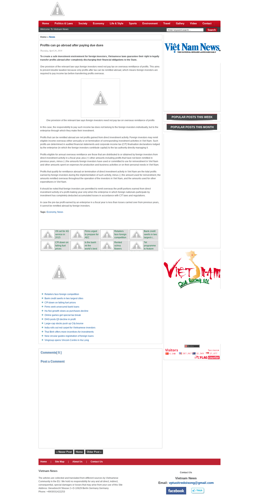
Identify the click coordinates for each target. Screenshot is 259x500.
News (52, 37)
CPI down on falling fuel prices (60, 302)
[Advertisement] (151, 8)
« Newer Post (64, 451)
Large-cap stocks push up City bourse (64, 323)
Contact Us (97, 461)
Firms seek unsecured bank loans (62, 306)
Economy (51, 212)
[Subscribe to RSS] (128, 221)
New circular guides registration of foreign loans (69, 336)
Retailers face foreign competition (62, 294)
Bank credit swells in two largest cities (64, 298)
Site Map (59, 461)
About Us (77, 461)
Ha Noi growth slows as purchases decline (66, 311)
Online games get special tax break (63, 315)
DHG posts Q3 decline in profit (60, 319)
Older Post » (94, 451)
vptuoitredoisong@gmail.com (191, 483)
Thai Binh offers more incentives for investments (69, 331)
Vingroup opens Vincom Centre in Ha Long (67, 340)
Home (79, 451)
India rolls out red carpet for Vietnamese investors (70, 327)
